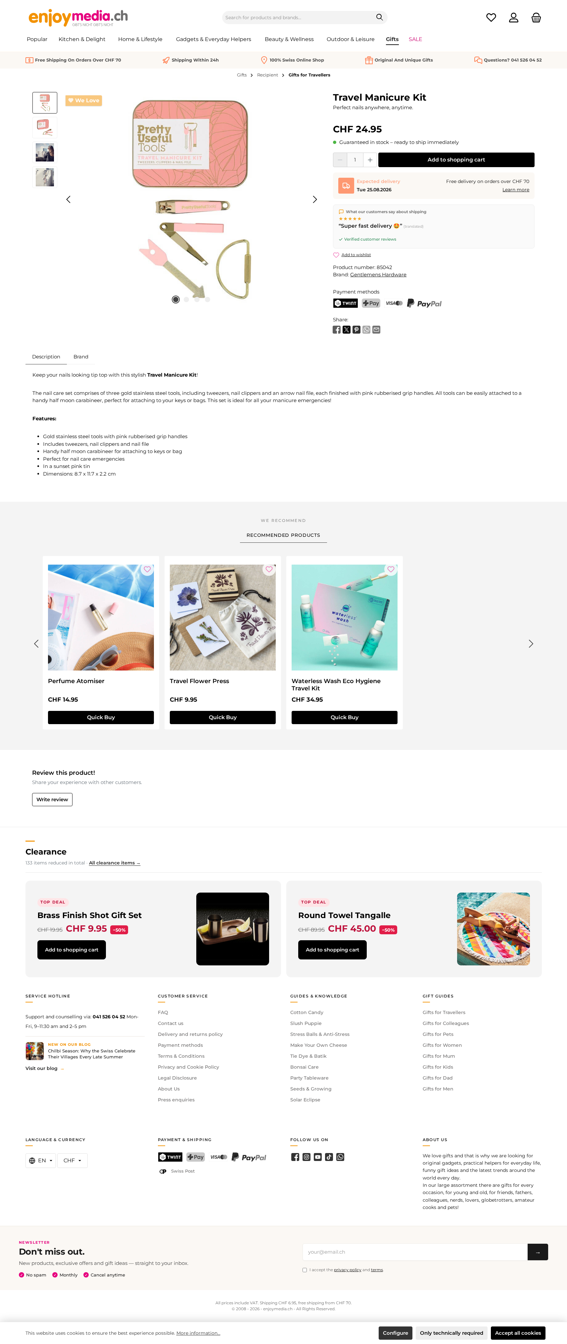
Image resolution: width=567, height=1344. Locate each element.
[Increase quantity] (370, 160)
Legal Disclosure (177, 1078)
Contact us (170, 1023)
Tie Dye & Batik (308, 1056)
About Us (169, 1088)
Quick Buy (101, 717)
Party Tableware (309, 1078)
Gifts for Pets (438, 1034)
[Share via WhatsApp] (366, 329)
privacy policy (347, 1269)
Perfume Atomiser (76, 681)
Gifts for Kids (438, 1067)
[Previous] (69, 199)
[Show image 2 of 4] (186, 299)
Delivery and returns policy (190, 1034)
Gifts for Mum (439, 1056)
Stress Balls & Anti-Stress (320, 1034)
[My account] (513, 17)
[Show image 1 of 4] (175, 299)
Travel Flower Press (199, 681)
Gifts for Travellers (444, 1012)
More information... (198, 1333)
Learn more (515, 190)
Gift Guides (438, 996)
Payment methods (180, 1045)
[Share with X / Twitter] (347, 329)
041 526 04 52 (109, 1017)
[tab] (46, 357)
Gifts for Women (442, 1045)
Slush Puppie (306, 1023)
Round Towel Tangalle (344, 915)
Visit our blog (41, 1068)
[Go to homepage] (78, 17)
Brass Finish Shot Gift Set (89, 915)
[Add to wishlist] (147, 569)
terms (377, 1269)
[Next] (315, 199)
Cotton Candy (306, 1012)
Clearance (46, 852)
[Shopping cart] (534, 17)
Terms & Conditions (181, 1056)
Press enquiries (176, 1099)
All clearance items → (115, 863)
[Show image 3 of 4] (197, 299)
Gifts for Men (438, 1088)
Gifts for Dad (438, 1078)
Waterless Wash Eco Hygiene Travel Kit (336, 684)
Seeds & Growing (311, 1088)
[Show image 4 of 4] (207, 299)
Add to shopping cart (456, 160)
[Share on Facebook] (337, 329)
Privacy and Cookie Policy (188, 1067)
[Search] (380, 17)
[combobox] (297, 17)
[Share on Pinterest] (356, 329)
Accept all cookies (518, 1333)
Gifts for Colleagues (446, 1023)
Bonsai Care (304, 1067)
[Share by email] (376, 329)
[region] (176, 199)
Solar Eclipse (305, 1099)
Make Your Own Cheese (318, 1045)
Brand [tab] (80, 356)
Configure (395, 1333)
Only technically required (451, 1333)
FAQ (163, 1012)
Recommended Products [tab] (283, 535)
